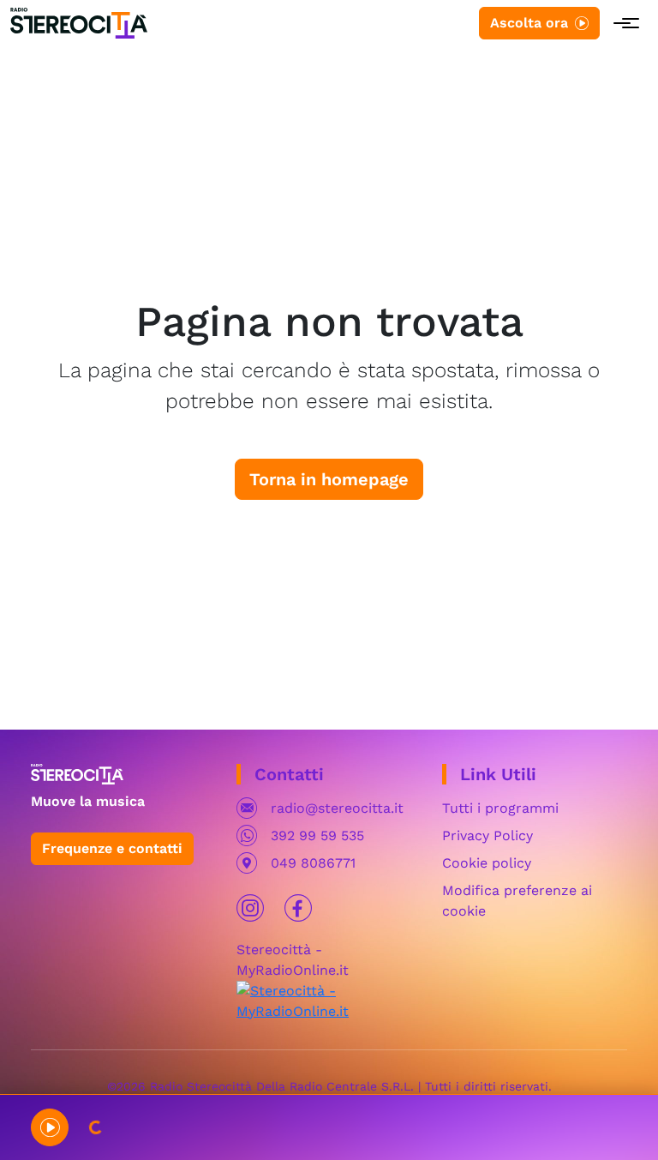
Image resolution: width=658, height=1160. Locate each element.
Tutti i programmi (500, 808)
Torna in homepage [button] (329, 479)
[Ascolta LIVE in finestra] (50, 1127)
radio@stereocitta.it (337, 808)
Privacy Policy (487, 835)
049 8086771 (313, 863)
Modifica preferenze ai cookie (517, 900)
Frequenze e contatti (112, 848)
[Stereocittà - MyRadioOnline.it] (329, 1000)
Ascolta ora (529, 23)
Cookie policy (486, 863)
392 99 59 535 (317, 835)
